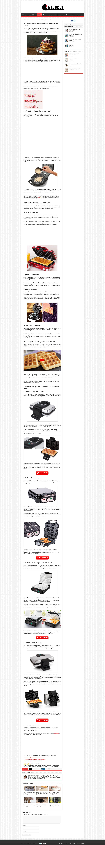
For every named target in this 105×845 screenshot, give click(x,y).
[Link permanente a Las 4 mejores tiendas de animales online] (66, 65)
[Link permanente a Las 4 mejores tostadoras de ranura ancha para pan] (42, 788)
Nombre (24, 825)
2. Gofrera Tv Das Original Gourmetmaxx (33, 105)
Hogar (26, 19)
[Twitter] (74, 20)
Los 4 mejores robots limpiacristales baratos (54, 804)
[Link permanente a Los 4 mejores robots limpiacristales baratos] (55, 800)
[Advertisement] (42, 71)
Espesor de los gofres (30, 96)
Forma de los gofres (29, 97)
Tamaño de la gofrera (29, 95)
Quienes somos (65, 843)
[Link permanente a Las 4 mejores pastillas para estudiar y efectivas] (66, 55)
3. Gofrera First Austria (30, 103)
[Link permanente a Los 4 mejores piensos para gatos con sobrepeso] (29, 800)
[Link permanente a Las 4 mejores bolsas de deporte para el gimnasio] (66, 45)
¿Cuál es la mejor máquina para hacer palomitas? (35, 759)
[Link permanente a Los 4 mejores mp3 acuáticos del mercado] (66, 40)
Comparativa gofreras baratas (33, 107)
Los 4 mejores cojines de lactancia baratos (54, 793)
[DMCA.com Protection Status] (42, 843)
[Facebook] (72, 20)
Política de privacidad (25, 843)
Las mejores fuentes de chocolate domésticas (35, 757)
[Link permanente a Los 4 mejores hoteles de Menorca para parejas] (66, 35)
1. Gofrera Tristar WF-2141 (30, 106)
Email (23, 828)
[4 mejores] (52, 10)
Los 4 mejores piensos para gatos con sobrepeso (29, 804)
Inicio (23, 15)
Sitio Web (24, 831)
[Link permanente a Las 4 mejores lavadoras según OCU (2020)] (66, 60)
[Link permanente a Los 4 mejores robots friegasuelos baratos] (42, 800)
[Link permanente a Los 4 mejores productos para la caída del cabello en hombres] (66, 70)
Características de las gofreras (30, 94)
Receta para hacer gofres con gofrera (31, 100)
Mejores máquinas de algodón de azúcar (33, 760)
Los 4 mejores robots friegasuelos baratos (41, 804)
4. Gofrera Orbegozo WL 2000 (31, 102)
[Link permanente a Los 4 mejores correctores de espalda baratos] (66, 30)
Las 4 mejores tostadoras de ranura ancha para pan (42, 793)
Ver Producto (43, 473)
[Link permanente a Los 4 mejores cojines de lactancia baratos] (55, 788)
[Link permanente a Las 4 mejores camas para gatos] (29, 788)
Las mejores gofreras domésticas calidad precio (33, 101)
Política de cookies (33, 843)
